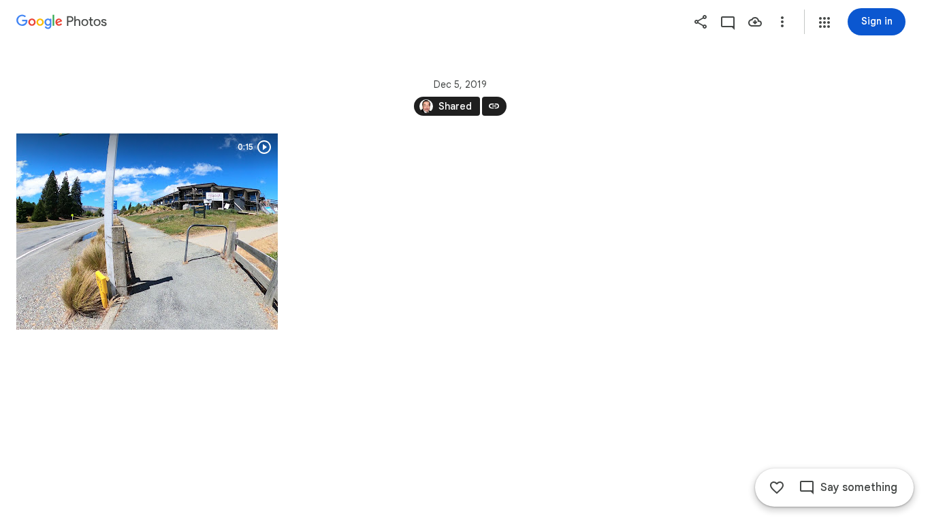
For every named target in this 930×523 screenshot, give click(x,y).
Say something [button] (858, 487)
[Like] (776, 487)
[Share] (700, 21)
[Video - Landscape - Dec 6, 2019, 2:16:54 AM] (147, 231)
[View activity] (727, 21)
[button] (824, 22)
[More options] (782, 21)
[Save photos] (755, 21)
